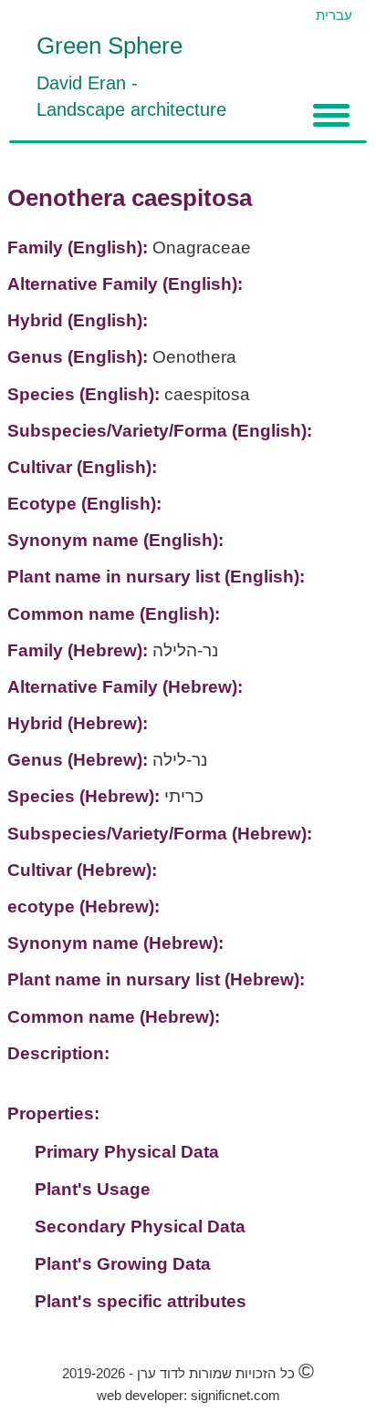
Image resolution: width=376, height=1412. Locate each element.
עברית (334, 15)
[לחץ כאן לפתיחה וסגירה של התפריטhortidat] (331, 115)
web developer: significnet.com (188, 1395)
